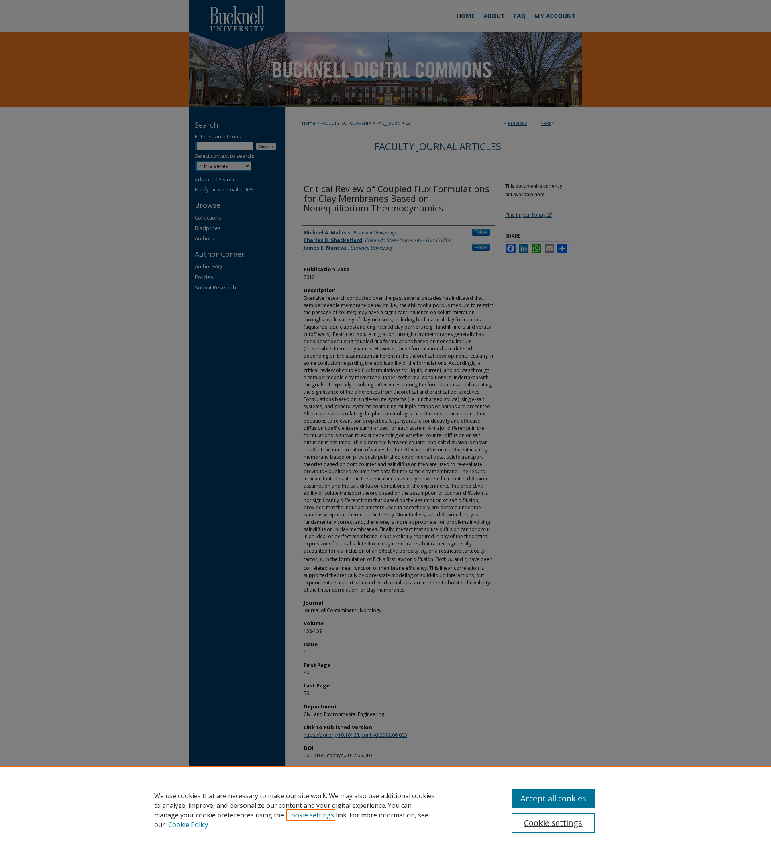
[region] (385, 810)
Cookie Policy (188, 824)
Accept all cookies (553, 798)
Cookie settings (310, 815)
